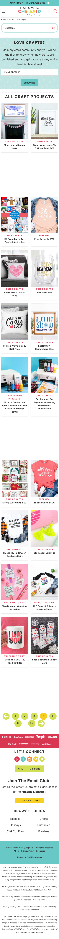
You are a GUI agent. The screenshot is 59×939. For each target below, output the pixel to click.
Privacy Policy (27, 851)
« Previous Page (6, 716)
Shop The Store (29, 768)
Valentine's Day (14, 603)
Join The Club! (29, 800)
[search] (55, 11)
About (16, 851)
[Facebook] (23, 759)
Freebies (44, 235)
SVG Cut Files (15, 831)
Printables (43, 825)
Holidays (15, 825)
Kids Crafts (14, 235)
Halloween (14, 549)
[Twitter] (35, 759)
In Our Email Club (28, 3)
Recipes (15, 818)
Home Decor (44, 141)
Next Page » (41, 723)
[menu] (3, 11)
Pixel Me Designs (34, 857)
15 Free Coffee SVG (44, 502)
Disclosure (40, 851)
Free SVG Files (14, 141)
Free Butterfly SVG (44, 239)
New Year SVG (44, 292)
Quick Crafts (13, 19)
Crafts (44, 818)
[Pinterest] (17, 759)
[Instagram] (29, 759)
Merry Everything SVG (14, 502)
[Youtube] (42, 759)
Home (3, 19)
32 (32, 722)
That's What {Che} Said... (29, 11)
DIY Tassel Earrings (44, 553)
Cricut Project (44, 603)
